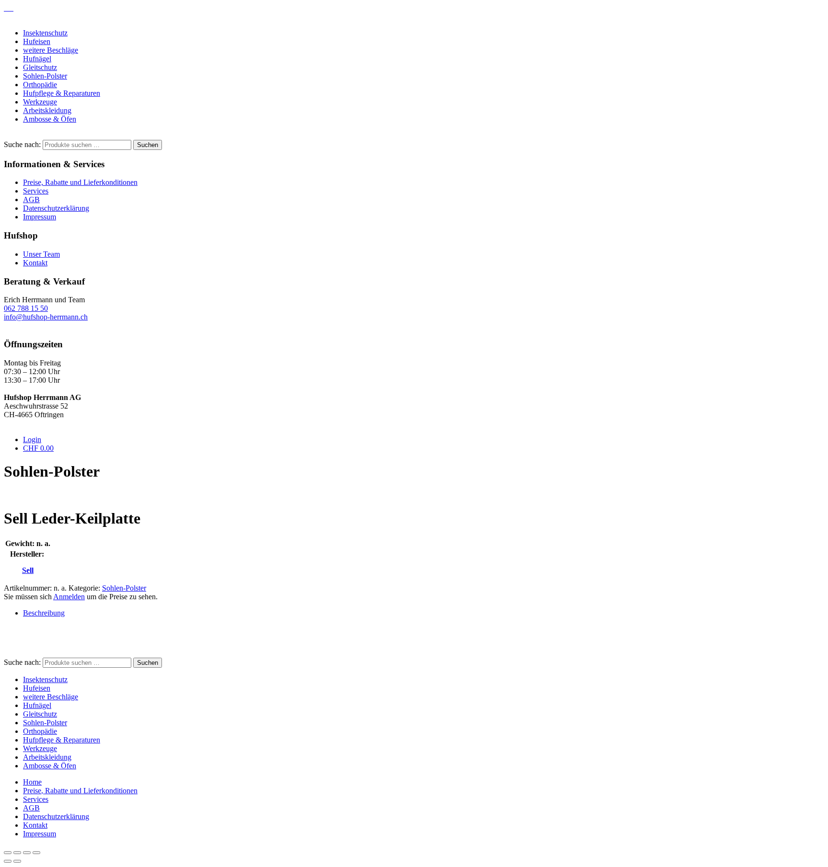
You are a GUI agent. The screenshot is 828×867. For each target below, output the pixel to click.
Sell (28, 570)
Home (32, 782)
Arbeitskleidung (47, 110)
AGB (31, 199)
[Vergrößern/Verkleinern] (8, 852)
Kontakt (35, 263)
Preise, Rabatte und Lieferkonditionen (80, 182)
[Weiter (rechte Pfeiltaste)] (17, 861)
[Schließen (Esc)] (36, 852)
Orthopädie (40, 84)
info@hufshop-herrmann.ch (46, 317)
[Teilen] (27, 852)
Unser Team (41, 254)
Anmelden (69, 597)
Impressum (39, 217)
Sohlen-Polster (45, 76)
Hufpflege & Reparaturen (61, 93)
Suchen (147, 144)
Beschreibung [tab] (44, 613)
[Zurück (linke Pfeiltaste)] (8, 861)
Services (35, 191)
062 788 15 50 (26, 308)
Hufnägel (37, 59)
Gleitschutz (40, 67)
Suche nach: (22, 144)
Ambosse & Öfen (49, 119)
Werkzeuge (40, 102)
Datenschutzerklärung (56, 208)
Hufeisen (36, 41)
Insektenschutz (45, 33)
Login (32, 439)
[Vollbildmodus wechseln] (17, 852)
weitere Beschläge (50, 50)
